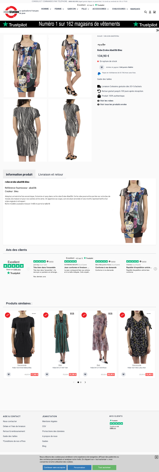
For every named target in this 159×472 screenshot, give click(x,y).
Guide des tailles (104, 79)
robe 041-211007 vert (60, 368)
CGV (44, 426)
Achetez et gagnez (119, 67)
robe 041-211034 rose (98, 368)
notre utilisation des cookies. (61, 462)
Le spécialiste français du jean (29, 12)
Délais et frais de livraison (14, 426)
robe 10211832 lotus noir (137, 368)
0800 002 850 (73, 1)
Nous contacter (10, 421)
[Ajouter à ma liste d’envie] (101, 67)
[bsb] (72, 314)
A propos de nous (49, 436)
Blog (44, 446)
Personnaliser (79, 468)
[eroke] (101, 44)
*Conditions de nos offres (14, 441)
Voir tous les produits (113, 104)
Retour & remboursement (14, 431)
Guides (45, 441)
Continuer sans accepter (54, 467)
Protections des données (53, 431)
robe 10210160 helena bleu (21, 368)
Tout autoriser (104, 467)
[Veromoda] (34, 314)
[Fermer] (156, 457)
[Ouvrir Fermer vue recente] (157, 30)
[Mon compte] (150, 12)
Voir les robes (106, 101)
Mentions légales (49, 421)
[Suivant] (85, 382)
